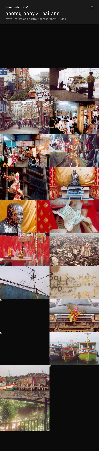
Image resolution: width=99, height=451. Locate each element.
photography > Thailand (32, 13)
